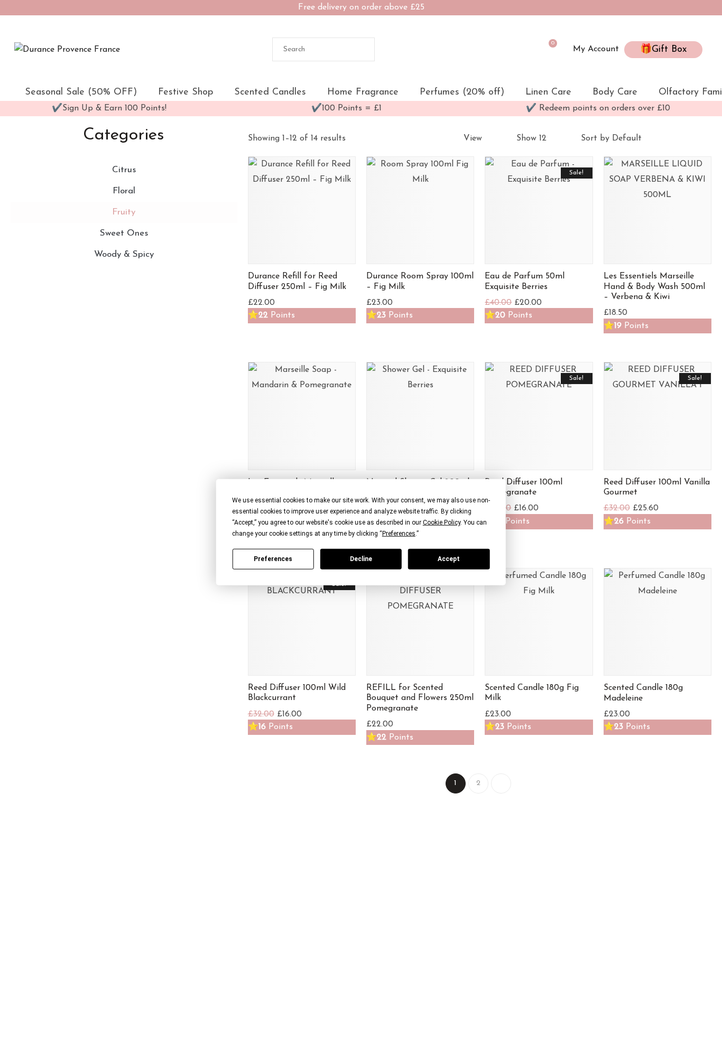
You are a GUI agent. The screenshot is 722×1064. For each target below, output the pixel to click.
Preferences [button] (398, 533)
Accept (449, 558)
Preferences (273, 558)
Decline (361, 558)
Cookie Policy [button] (441, 522)
